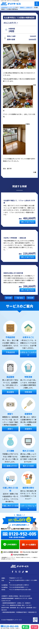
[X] (16, 572)
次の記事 (30, 298)
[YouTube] (27, 572)
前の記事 (8, 298)
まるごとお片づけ (10, 22)
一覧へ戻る (19, 298)
